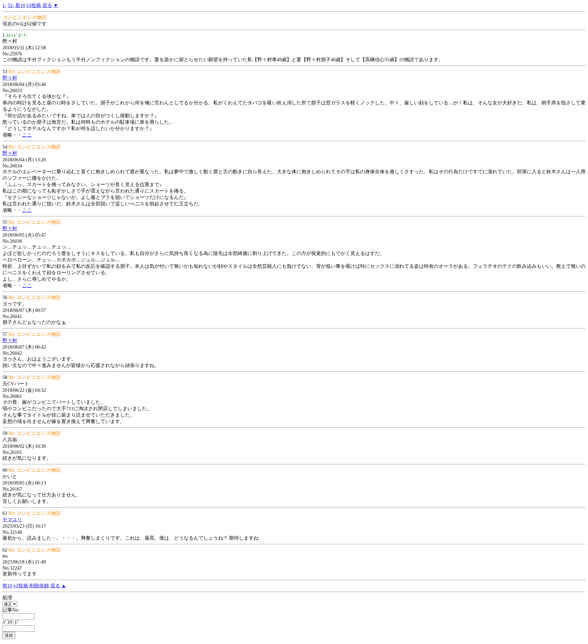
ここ (27, 134)
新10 (20, 5)
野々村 (9, 77)
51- (11, 5)
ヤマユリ (12, 519)
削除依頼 (39, 585)
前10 (7, 585)
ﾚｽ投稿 (33, 5)
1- (4, 5)
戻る (47, 5)
